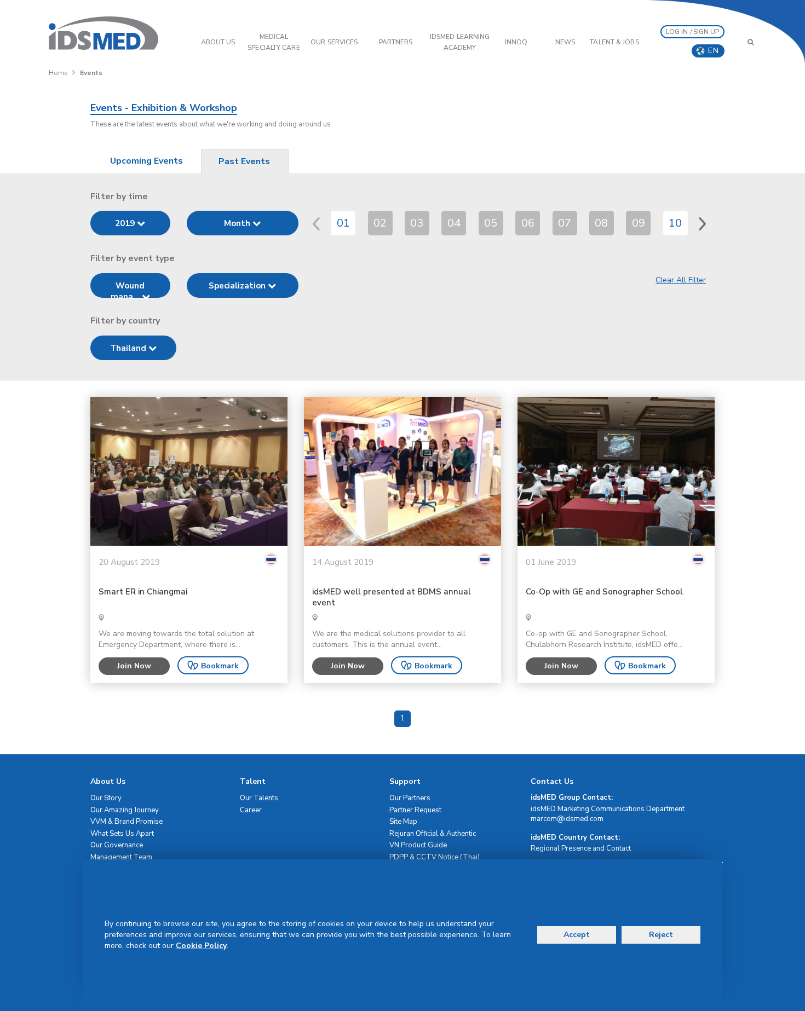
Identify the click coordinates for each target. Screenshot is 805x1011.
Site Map (403, 822)
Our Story (106, 798)
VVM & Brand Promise (126, 822)
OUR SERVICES (334, 42)
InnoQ (516, 42)
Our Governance (116, 845)
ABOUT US (218, 42)
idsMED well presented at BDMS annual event (391, 597)
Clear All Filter (681, 280)
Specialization (238, 285)
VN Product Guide (418, 845)
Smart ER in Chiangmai (143, 592)
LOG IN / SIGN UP (693, 31)
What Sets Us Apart (122, 834)
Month (238, 223)
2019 (126, 223)
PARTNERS (396, 42)
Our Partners (409, 798)
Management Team (121, 857)
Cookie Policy (201, 945)
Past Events (244, 161)
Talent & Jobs (614, 42)
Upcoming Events (146, 161)
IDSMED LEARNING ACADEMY (460, 42)
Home (58, 72)
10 (675, 223)
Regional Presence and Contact (581, 848)
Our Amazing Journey (124, 810)
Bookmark (220, 666)
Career (251, 810)
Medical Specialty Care (274, 42)
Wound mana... (128, 289)
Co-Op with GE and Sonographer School (604, 592)
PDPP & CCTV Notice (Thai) (434, 857)
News (565, 42)
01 (343, 223)
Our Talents (259, 798)
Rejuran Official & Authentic (432, 834)
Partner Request (415, 810)
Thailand (129, 348)
